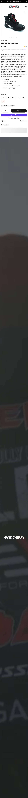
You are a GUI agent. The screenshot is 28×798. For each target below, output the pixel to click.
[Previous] (1, 1)
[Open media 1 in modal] (24, 12)
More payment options (14, 118)
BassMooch (4, 40)
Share (4, 121)
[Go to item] (10, 37)
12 (3, 101)
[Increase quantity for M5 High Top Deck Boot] (8, 110)
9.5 (3, 97)
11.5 (23, 97)
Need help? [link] (24, 121)
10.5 (13, 97)
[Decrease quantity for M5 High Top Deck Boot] (2, 110)
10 (8, 97)
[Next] (26, 1)
